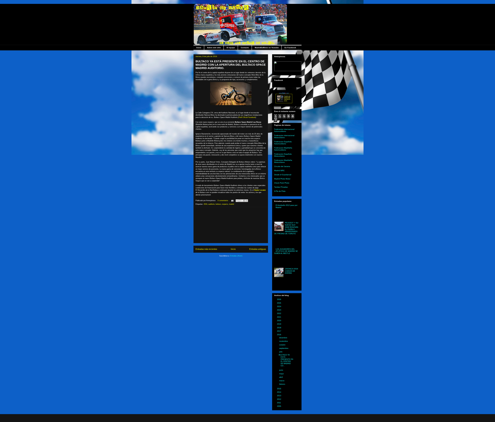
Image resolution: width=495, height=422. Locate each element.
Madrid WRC (279, 170)
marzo (282, 381)
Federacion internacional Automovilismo (284, 130)
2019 (279, 324)
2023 (279, 310)
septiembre (284, 348)
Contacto (245, 48)
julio (281, 352)
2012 (279, 399)
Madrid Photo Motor (282, 179)
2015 (279, 389)
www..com (284, 93)
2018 (279, 328)
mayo (281, 374)
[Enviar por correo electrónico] (237, 200)
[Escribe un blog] (239, 200)
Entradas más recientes (206, 249)
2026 (279, 299)
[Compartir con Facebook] (244, 200)
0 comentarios (223, 200)
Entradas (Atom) (236, 256)
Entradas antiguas (257, 249)
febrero (282, 384)
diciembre (283, 338)
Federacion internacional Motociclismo (284, 136)
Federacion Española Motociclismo (283, 155)
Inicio (198, 48)
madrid (231, 204)
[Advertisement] (230, 225)
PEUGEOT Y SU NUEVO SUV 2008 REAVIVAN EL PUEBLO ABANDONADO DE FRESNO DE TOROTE (286, 228)
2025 (279, 303)
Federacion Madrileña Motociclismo (283, 161)
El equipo (231, 48)
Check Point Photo (281, 183)
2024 (279, 306)
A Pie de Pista (279, 191)
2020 (279, 320)
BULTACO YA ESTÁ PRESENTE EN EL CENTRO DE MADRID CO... (286, 360)
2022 (279, 313)
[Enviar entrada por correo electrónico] (232, 200)
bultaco (218, 204)
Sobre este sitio (214, 48)
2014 (279, 392)
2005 (279, 406)
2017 (279, 331)
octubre (282, 345)
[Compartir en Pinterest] (246, 200)
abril (281, 377)
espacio (225, 204)
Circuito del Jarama (282, 166)
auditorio (211, 204)
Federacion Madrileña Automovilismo (283, 149)
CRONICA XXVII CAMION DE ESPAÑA (291, 271)
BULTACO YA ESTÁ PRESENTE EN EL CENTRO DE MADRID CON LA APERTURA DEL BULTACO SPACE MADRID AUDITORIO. (231, 65)
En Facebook (290, 48)
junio (281, 370)
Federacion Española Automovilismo (283, 143)
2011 (279, 403)
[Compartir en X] (242, 200)
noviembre (283, 341)
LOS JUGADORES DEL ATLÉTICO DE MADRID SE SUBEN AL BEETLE (286, 251)
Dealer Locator (260, 190)
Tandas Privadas (281, 187)
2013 (279, 396)
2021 (279, 317)
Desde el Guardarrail (282, 175)
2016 (205, 204)
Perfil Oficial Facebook (246, 117)
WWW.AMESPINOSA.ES (287, 99)
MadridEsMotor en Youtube (267, 48)
